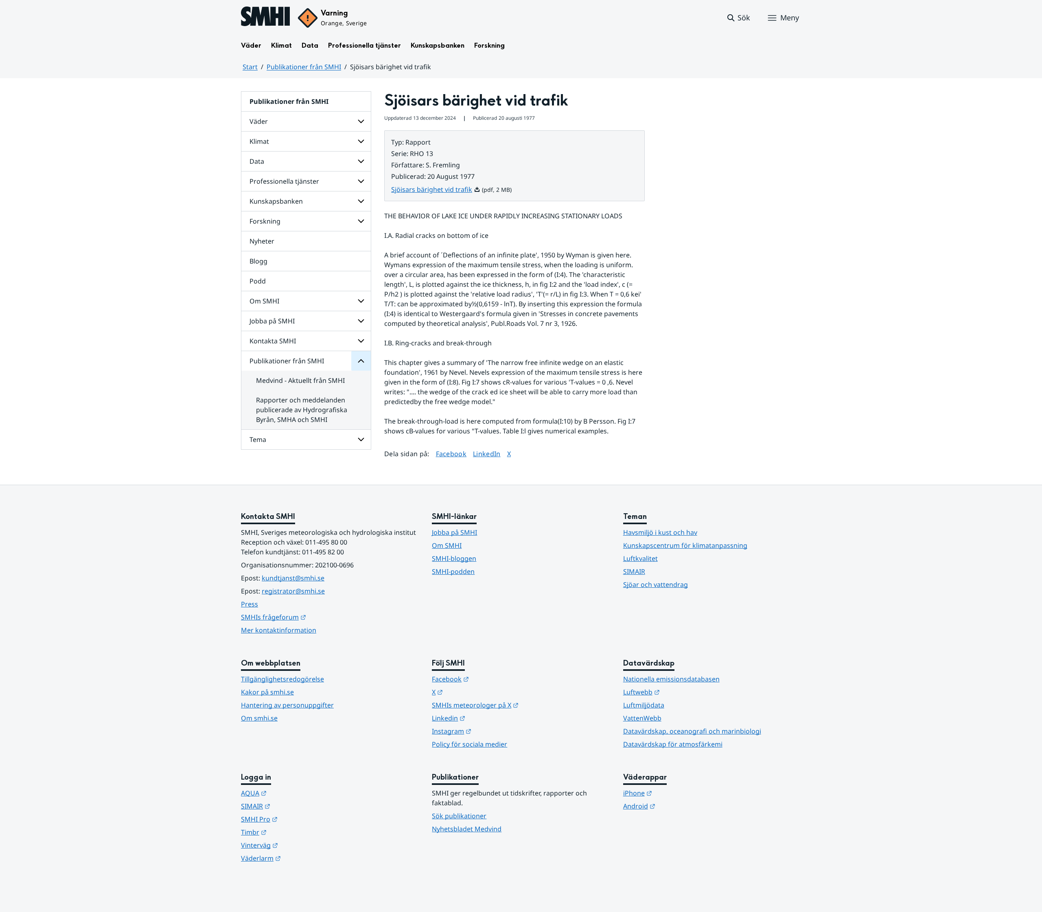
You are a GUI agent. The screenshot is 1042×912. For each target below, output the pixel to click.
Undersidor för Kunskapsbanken (361, 201)
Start (250, 66)
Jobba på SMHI (272, 320)
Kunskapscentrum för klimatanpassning (685, 545)
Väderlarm (301, 858)
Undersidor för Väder (361, 121)
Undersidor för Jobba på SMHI (361, 321)
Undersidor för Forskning (361, 221)
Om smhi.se (259, 718)
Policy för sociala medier (469, 744)
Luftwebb (681, 692)
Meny (789, 17)
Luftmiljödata (643, 705)
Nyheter (262, 241)
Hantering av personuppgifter (287, 705)
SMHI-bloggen (454, 558)
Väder (251, 45)
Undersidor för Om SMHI (361, 301)
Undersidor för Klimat (361, 141)
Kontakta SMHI (273, 340)
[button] (738, 18)
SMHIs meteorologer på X (515, 705)
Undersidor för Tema (361, 439)
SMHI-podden (453, 571)
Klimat (281, 45)
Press (249, 604)
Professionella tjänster (364, 45)
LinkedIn (487, 453)
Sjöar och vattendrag (655, 584)
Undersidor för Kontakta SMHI (361, 341)
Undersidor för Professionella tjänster (361, 181)
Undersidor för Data (361, 161)
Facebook (451, 453)
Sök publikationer (459, 815)
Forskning (489, 45)
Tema (258, 439)
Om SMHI (264, 301)
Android (679, 806)
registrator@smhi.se (293, 591)
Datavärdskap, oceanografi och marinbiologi (692, 731)
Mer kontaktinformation (278, 630)
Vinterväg (299, 845)
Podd (258, 281)
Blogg (258, 261)
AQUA (293, 793)
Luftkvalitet (640, 558)
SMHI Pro (299, 819)
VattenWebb (642, 718)
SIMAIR (634, 571)
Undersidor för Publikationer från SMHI (361, 361)
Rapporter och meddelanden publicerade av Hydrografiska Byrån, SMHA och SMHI (301, 410)
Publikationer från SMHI (304, 66)
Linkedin (488, 718)
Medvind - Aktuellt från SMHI (300, 380)
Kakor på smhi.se (267, 692)
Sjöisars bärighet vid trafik (435, 189)
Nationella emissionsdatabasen (671, 679)
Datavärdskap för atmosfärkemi (672, 744)
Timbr (293, 832)
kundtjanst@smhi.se (293, 578)
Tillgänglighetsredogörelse (282, 679)
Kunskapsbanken (437, 45)
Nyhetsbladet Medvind (466, 828)
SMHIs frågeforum (313, 617)
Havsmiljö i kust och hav (660, 532)
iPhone (677, 793)
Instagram (491, 731)
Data (310, 45)
